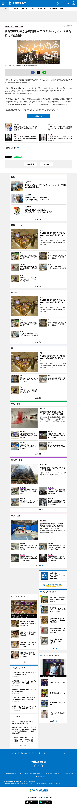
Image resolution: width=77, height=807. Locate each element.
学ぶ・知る (53, 8)
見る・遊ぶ (25, 8)
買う (33, 8)
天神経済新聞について (11, 773)
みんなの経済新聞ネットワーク (38, 790)
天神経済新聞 (17, 3)
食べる (16, 8)
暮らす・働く (42, 8)
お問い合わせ (69, 773)
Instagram (67, 3)
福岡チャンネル (11, 148)
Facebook (58, 3)
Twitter (62, 3)
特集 (61, 8)
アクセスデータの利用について (54, 773)
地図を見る (38, 116)
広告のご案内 (40, 776)
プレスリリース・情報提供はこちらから (31, 773)
